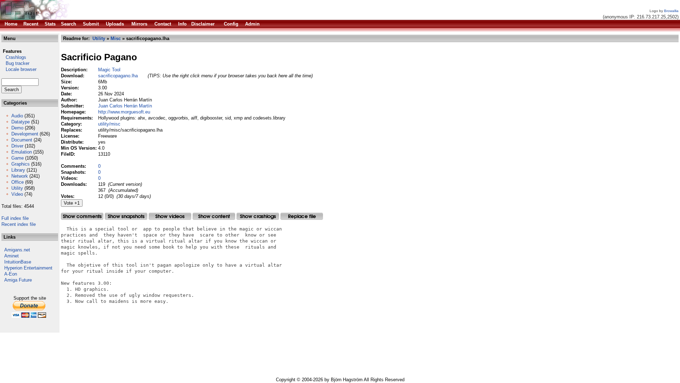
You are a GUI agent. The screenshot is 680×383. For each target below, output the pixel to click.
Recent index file (18, 224)
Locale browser (18, 69)
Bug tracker (15, 63)
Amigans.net (17, 249)
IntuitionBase (17, 262)
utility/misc (109, 124)
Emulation (21, 152)
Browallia (671, 11)
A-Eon (10, 274)
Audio (17, 115)
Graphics (20, 164)
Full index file (15, 218)
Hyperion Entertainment (28, 268)
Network (19, 176)
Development (24, 134)
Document (21, 140)
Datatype (20, 121)
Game (17, 158)
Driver (17, 146)
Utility (17, 188)
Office (17, 182)
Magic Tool (109, 69)
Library (18, 170)
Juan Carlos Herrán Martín (125, 106)
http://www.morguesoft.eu (124, 112)
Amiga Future (18, 280)
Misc (115, 38)
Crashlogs (13, 57)
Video (17, 194)
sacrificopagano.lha (118, 75)
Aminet (11, 256)
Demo (17, 128)
